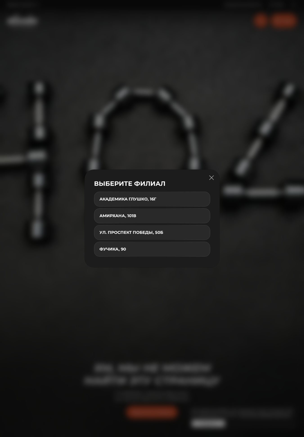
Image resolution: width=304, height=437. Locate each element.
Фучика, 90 (112, 249)
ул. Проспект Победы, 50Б (131, 232)
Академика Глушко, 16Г (127, 199)
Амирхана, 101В (117, 215)
